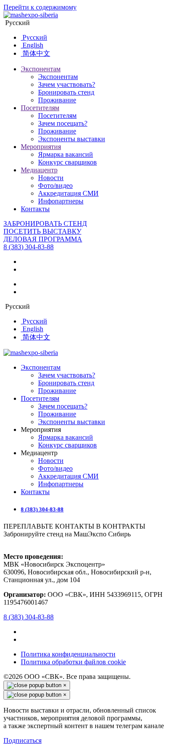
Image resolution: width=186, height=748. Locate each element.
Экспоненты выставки (71, 139)
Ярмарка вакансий (65, 154)
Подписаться (22, 740)
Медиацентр (39, 170)
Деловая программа (42, 239)
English (32, 45)
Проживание (57, 100)
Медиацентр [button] (39, 452)
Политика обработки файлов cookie (73, 662)
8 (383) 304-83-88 (28, 246)
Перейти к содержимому (40, 7)
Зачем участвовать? (66, 84)
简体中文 (35, 53)
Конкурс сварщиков (67, 162)
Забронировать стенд (45, 223)
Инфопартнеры (60, 201)
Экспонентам (41, 69)
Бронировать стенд (66, 92)
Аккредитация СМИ (68, 193)
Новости (51, 177)
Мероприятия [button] (41, 429)
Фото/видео (55, 185)
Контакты (35, 208)
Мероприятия (41, 146)
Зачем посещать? (62, 123)
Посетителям (40, 107)
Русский (16, 22)
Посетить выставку (42, 231)
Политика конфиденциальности (68, 654)
